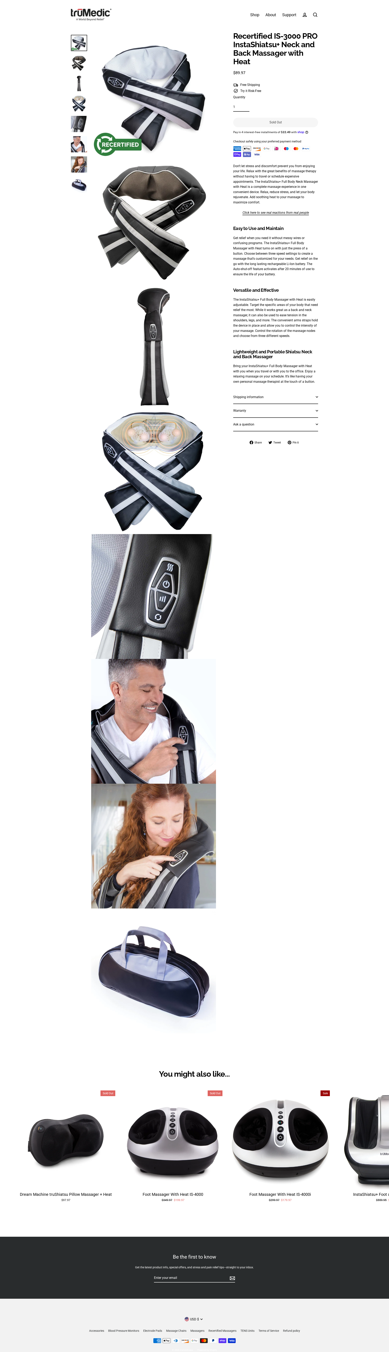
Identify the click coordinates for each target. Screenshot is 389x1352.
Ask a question (243, 424)
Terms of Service (269, 1330)
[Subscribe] (232, 1278)
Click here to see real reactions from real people (276, 212)
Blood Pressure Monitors (123, 1330)
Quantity (239, 97)
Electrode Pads (152, 1330)
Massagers (197, 1330)
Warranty (239, 411)
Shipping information (248, 397)
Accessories (96, 1330)
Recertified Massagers (222, 1330)
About (270, 15)
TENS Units (247, 1330)
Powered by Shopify (207, 1350)
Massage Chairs (176, 1330)
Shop (254, 15)
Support (289, 15)
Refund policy (291, 1330)
